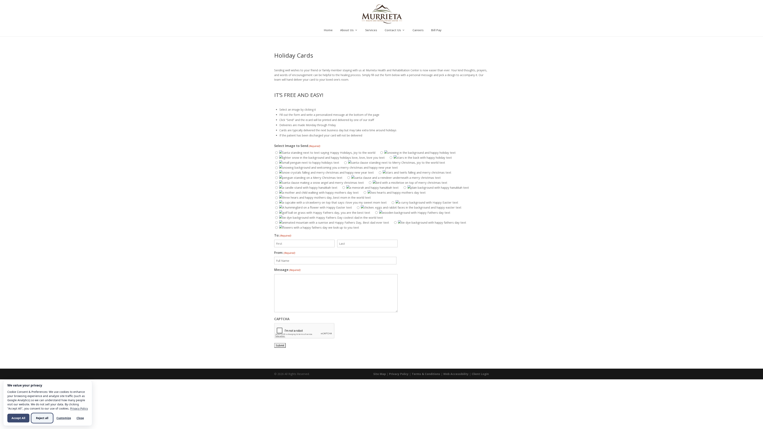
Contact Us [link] (393, 30)
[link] (382, 13)
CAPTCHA (282, 319)
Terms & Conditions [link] (426, 374)
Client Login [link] (480, 374)
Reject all (42, 418)
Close (80, 418)
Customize (63, 418)
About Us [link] (347, 30)
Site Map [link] (379, 374)
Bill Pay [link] (436, 30)
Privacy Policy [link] (399, 374)
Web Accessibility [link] (456, 374)
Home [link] (328, 30)
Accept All (18, 418)
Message (287, 270)
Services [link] (371, 30)
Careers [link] (418, 30)
